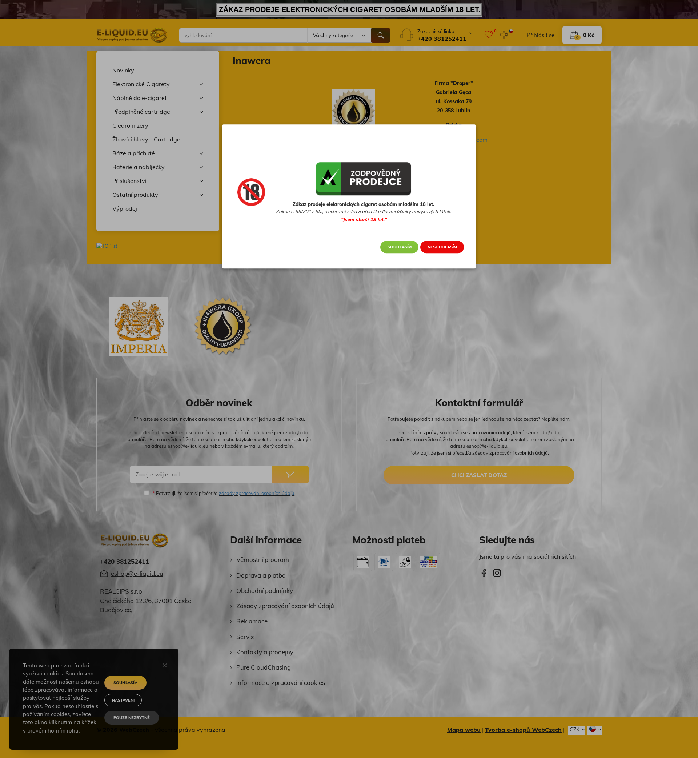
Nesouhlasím (442, 247)
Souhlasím (400, 247)
